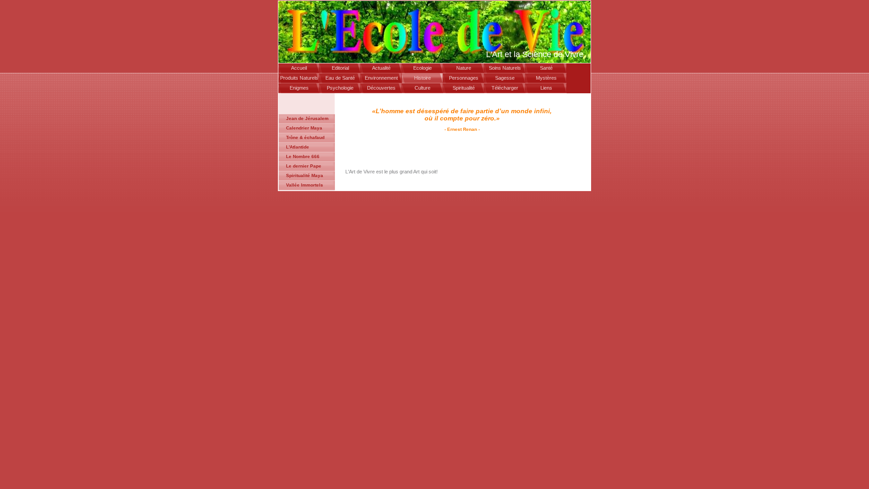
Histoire (422, 78)
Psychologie (340, 88)
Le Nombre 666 (303, 156)
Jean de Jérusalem (307, 118)
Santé (546, 68)
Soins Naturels (505, 68)
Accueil (299, 68)
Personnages (463, 78)
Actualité (381, 68)
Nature (463, 68)
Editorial (340, 68)
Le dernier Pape (303, 165)
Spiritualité (464, 88)
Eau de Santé (340, 78)
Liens (546, 88)
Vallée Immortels (304, 184)
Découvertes (381, 88)
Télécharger (505, 88)
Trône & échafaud (305, 137)
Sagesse (505, 78)
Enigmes (299, 88)
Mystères (546, 78)
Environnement (381, 78)
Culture (422, 88)
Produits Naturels (299, 78)
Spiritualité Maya (304, 175)
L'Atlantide (297, 146)
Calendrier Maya (304, 127)
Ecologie (422, 68)
